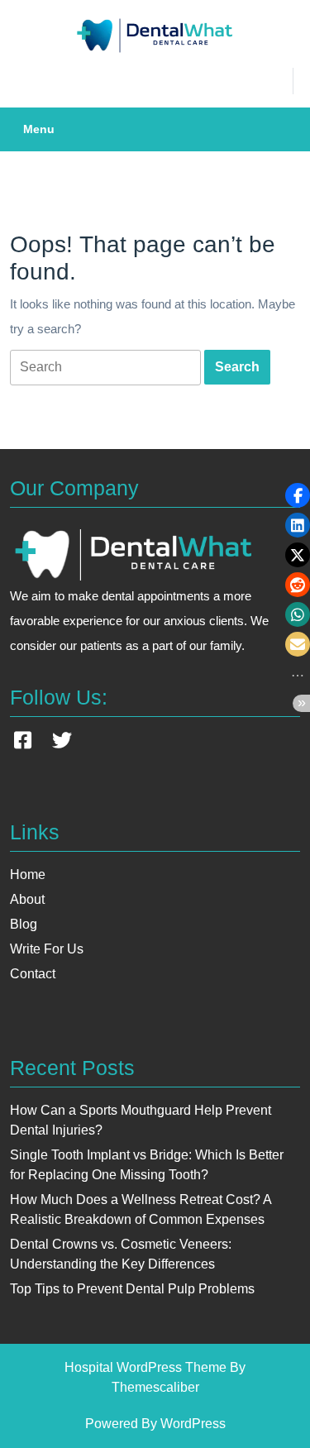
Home (27, 874)
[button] (297, 495)
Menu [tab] (39, 129)
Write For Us (46, 949)
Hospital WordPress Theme (145, 1367)
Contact (32, 974)
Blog (23, 924)
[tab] (105, 367)
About (27, 899)
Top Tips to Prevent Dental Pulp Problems (132, 1289)
